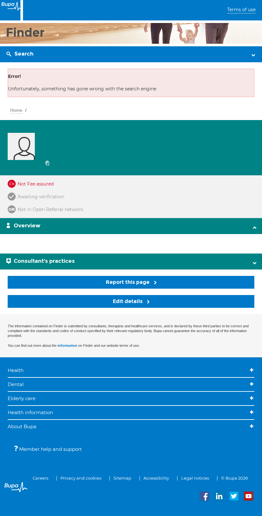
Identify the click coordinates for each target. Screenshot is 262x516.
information (67, 345)
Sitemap (122, 478)
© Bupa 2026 (234, 478)
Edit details (128, 301)
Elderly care (21, 398)
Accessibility (156, 478)
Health (16, 370)
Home (16, 110)
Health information (30, 412)
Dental (16, 384)
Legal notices (195, 478)
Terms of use (241, 9)
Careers (40, 478)
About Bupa (22, 426)
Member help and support (50, 449)
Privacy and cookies (80, 478)
